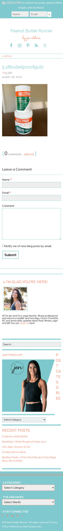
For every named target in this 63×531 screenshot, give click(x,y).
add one (29, 154)
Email (6, 192)
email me (24, 323)
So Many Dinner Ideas (14, 452)
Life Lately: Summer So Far (16, 446)
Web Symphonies (32, 526)
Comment (8, 205)
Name (7, 179)
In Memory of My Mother (15, 436)
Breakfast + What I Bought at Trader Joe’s (24, 441)
